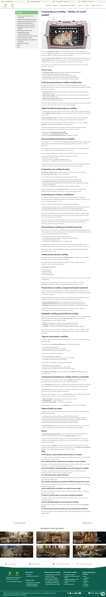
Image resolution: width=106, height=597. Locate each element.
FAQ (18, 47)
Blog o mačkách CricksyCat (51, 579)
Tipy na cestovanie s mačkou (24, 38)
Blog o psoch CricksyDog (51, 577)
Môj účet (93, 5)
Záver (19, 45)
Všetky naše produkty (69, 574)
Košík (98, 5)
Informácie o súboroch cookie (71, 579)
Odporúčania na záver (23, 43)
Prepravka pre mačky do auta (25, 23)
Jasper (43, 384)
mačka (53, 17)
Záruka (66, 582)
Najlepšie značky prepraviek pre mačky (27, 36)
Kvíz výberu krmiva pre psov (52, 581)
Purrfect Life (61, 394)
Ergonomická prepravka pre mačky (26, 21)
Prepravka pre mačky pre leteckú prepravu (26, 27)
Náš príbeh (28, 574)
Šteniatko (48, 5)
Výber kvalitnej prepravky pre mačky (26, 19)
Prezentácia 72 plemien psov (52, 582)
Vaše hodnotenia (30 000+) (32, 576)
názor (87, 51)
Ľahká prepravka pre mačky (24, 30)
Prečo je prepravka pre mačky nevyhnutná (25, 16)
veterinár (49, 466)
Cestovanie (44, 53)
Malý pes (55, 5)
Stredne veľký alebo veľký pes (68, 5)
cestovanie (51, 142)
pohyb (43, 150)
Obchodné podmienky (69, 581)
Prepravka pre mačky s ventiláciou (26, 25)
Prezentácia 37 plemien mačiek (52, 584)
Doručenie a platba (69, 584)
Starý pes (80, 5)
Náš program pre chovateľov (33, 582)
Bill (42, 389)
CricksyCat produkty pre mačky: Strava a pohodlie (27, 40)
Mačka (87, 5)
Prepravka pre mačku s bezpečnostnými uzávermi (24, 33)
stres (88, 246)
